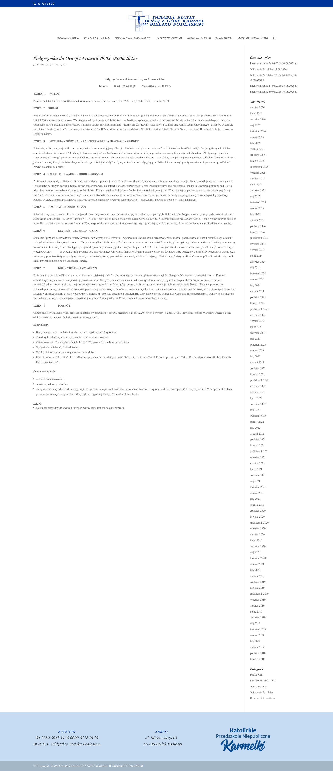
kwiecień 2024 (258, 273)
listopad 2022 (257, 374)
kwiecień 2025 (258, 202)
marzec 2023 (257, 350)
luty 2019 (255, 641)
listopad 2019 (257, 587)
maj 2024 (255, 267)
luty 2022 (255, 427)
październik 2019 (259, 593)
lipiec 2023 (256, 327)
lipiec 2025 (256, 184)
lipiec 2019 (256, 611)
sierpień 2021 (257, 463)
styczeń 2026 (257, 149)
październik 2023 (259, 309)
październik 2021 (259, 451)
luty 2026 (255, 143)
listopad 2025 (257, 161)
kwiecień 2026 (258, 131)
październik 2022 (259, 380)
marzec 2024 (257, 279)
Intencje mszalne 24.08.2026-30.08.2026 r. (273, 63)
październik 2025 (259, 166)
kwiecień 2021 (258, 487)
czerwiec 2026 (258, 119)
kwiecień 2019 (258, 629)
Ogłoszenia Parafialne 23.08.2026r (269, 69)
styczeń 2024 (257, 291)
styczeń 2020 (257, 576)
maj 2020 (255, 552)
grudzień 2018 (258, 653)
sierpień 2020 (257, 534)
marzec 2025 (257, 208)
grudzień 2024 (258, 226)
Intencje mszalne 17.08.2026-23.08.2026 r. (273, 85)
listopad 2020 (257, 516)
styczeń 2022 (257, 433)
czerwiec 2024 (258, 261)
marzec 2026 (257, 137)
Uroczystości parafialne (56, 64)
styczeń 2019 (257, 647)
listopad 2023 (257, 303)
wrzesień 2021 (258, 457)
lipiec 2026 (256, 113)
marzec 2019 (257, 635)
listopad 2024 (257, 232)
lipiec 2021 (256, 469)
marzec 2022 (257, 421)
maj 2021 (255, 481)
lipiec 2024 (256, 255)
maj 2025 (255, 196)
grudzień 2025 (258, 155)
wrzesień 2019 (258, 599)
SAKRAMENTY (224, 38)
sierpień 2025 (257, 178)
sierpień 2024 (257, 249)
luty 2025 (255, 214)
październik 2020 (259, 522)
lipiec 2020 (256, 540)
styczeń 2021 (257, 504)
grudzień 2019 (258, 582)
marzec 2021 (257, 493)
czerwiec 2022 (258, 404)
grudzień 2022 (258, 368)
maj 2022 (255, 409)
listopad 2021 (257, 445)
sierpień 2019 (257, 605)
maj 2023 (255, 338)
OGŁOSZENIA (258, 686)
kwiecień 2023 (258, 344)
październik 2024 (259, 238)
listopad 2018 (257, 659)
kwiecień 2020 (258, 558)
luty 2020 (255, 570)
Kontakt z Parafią (97, 38)
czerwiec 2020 (258, 546)
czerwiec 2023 (258, 332)
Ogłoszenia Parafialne (133, 38)
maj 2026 (255, 125)
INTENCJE (256, 674)
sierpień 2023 (257, 321)
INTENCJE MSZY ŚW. (169, 38)
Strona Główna (68, 38)
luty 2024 (255, 285)
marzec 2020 (257, 564)
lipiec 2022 (256, 398)
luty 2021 (255, 498)
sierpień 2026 (257, 107)
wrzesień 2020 (258, 528)
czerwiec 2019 (258, 617)
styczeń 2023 (257, 362)
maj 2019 (255, 623)
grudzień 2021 (258, 439)
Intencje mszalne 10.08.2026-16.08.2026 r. (273, 91)
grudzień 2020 (258, 510)
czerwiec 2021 (258, 475)
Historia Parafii (199, 38)
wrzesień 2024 (258, 244)
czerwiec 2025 (258, 190)
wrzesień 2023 (258, 315)
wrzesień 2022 (258, 386)
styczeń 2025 (257, 220)
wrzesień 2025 (258, 172)
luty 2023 (255, 356)
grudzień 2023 (258, 297)
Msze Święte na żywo (252, 38)
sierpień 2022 (257, 392)
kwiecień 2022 (258, 415)
